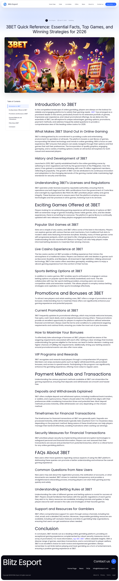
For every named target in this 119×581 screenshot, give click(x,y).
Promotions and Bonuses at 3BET (18, 113)
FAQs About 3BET (14, 123)
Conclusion (12, 126)
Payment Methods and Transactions (15, 118)
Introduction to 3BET (15, 106)
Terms (109, 575)
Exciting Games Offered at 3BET (18, 110)
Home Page (72, 568)
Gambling (71, 20)
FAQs (88, 568)
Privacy (103, 575)
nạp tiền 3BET (79, 539)
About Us (96, 575)
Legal (113, 575)
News (81, 568)
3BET (93, 112)
